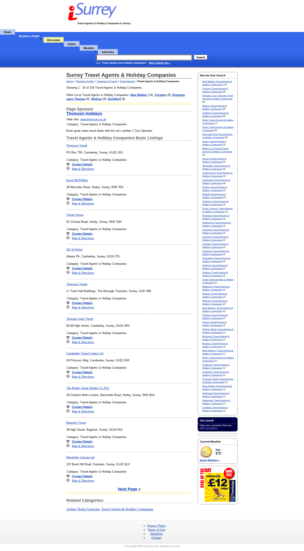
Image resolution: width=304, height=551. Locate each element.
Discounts (53, 40)
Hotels (72, 44)
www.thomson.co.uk (93, 119)
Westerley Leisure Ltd (80, 457)
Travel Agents (127, 81)
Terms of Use (156, 529)
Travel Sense (74, 215)
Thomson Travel (76, 145)
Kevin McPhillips (77, 180)
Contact (157, 537)
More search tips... (159, 63)
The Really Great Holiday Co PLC (87, 388)
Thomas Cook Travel (79, 318)
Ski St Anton (74, 249)
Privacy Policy (156, 525)
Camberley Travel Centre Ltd (84, 353)
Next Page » (129, 489)
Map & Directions (83, 169)
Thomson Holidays (84, 113)
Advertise (108, 52)
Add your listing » (209, 428)
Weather (88, 48)
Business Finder (29, 36)
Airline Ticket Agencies (82, 509)
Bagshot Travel (76, 422)
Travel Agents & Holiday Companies (127, 509)
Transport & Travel (107, 81)
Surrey (70, 81)
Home (7, 32)
